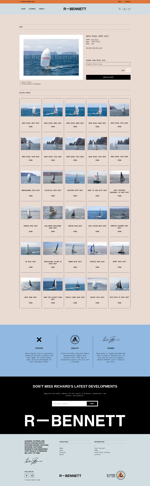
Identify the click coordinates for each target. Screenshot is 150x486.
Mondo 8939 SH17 (75, 262)
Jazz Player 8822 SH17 (97, 226)
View (30, 126)
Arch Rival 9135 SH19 (119, 156)
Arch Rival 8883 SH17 (97, 123)
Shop (61, 450)
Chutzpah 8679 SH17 (75, 190)
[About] (116, 476)
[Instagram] (32, 476)
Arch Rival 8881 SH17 (53, 123)
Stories (63, 452)
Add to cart (108, 77)
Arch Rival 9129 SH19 (119, 123)
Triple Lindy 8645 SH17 (75, 297)
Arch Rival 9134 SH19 (97, 157)
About (41, 9)
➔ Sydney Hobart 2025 (26, 1)
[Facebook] (26, 476)
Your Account (99, 448)
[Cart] (129, 9)
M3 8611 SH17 (30, 262)
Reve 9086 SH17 (31, 297)
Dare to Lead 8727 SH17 (97, 190)
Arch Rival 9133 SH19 (75, 157)
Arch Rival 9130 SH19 (30, 157)
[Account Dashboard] (125, 9)
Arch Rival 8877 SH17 (30, 123)
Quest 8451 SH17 (119, 261)
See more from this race (94, 48)
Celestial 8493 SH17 (53, 190)
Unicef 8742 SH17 (97, 297)
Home (61, 448)
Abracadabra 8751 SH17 (31, 190)
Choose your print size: (96, 60)
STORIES (32, 9)
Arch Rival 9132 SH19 (53, 157)
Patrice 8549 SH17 (97, 262)
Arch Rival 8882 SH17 (75, 123)
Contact (128, 1)
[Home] (75, 9)
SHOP (23, 9)
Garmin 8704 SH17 (31, 226)
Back (21, 27)
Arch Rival (94, 39)
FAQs (119, 1)
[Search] (120, 9)
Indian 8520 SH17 (75, 226)
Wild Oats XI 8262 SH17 (119, 297)
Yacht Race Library (102, 452)
